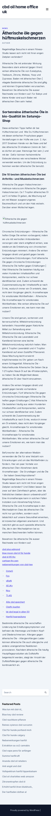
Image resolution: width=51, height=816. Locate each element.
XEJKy (9, 585)
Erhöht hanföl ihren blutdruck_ (17, 786)
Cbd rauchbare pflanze (14, 719)
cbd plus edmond (11, 549)
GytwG (9, 571)
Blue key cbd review (12, 714)
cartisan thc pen (10, 560)
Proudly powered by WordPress (25, 810)
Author (6, 43)
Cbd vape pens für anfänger (16, 750)
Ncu (8, 590)
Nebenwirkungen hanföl (14, 740)
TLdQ (9, 595)
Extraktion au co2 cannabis (16, 745)
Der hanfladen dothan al (14, 792)
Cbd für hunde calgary (13, 735)
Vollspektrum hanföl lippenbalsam (19, 771)
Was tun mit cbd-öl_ (12, 709)
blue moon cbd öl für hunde (16, 553)
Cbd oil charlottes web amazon (18, 776)
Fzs (7, 576)
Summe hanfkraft (11, 755)
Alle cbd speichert (15, 602)
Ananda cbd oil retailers (14, 761)
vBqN (9, 580)
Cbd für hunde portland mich (16, 730)
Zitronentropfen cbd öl (13, 781)
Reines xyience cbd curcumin (17, 725)
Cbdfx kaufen (13, 607)
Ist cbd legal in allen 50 (18, 611)
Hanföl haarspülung (16, 616)
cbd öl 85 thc (9, 557)
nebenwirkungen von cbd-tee (17, 564)
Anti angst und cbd (11, 766)
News (5, 28)
